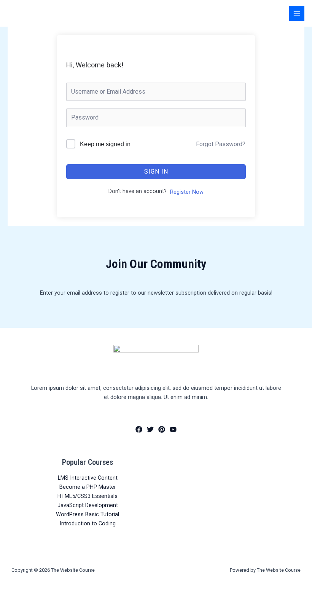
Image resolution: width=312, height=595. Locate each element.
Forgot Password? (220, 144)
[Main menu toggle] (296, 13)
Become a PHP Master (87, 486)
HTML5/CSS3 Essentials (87, 496)
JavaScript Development (87, 505)
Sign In (156, 171)
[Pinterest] (161, 429)
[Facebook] (138, 429)
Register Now (187, 191)
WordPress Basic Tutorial (87, 514)
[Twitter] (150, 429)
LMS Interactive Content (88, 477)
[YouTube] (173, 429)
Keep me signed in (105, 144)
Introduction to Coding (88, 523)
